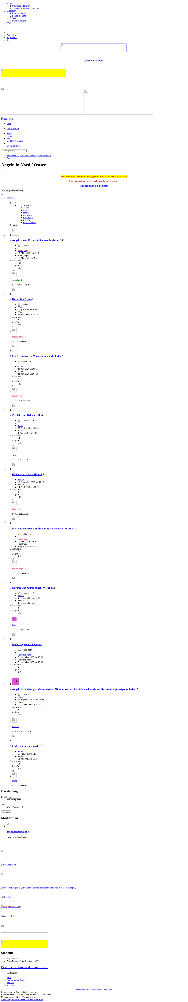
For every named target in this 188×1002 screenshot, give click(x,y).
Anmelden (11, 35)
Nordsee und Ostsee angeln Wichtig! (32, 587)
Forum (9, 136)
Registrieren (12, 37)
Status (3, 804)
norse (109, 989)
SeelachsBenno (24, 655)
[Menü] (2, 28)
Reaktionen (28, 217)
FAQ (9, 138)
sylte (14, 455)
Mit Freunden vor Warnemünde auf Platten (37, 356)
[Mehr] (2, 194)
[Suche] (2, 117)
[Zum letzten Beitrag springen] (14, 275)
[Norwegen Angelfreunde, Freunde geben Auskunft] (77, 114)
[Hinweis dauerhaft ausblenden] (2, 172)
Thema (26, 208)
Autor (25, 210)
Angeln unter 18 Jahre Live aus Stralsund (35, 240)
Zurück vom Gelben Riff (26, 415)
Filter (15, 225)
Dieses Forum (13, 128)
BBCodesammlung (94, 989)
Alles (9, 123)
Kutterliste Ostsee (22, 299)
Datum (26, 212)
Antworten (27, 215)
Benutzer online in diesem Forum (24, 967)
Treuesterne (81, 989)
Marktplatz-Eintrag (15, 141)
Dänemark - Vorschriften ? (27, 474)
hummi (21, 479)
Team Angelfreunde (18, 831)
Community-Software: (22, 999)
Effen (20, 307)
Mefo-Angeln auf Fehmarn (27, 644)
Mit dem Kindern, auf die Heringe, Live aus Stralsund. (43, 528)
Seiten (9, 133)
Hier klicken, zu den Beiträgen (94, 186)
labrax (14, 625)
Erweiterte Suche (14, 146)
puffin (20, 751)
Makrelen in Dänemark (25, 746)
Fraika (20, 366)
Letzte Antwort (29, 222)
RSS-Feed (11, 198)
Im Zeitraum (6, 797)
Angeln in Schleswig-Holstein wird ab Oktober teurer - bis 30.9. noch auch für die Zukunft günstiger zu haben (74, 689)
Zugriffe (26, 220)
